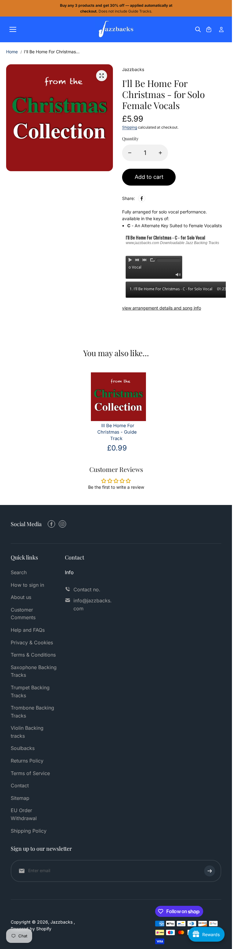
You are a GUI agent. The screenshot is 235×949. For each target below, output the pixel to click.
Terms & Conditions (33, 655)
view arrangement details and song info (161, 308)
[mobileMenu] (13, 29)
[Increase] (160, 153)
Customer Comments (23, 614)
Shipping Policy (29, 831)
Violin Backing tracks (27, 732)
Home (12, 51)
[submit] (209, 871)
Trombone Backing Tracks (32, 712)
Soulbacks (23, 748)
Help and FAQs (28, 630)
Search (19, 572)
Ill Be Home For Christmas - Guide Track (117, 432)
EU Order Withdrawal (24, 814)
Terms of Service (30, 773)
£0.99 (117, 447)
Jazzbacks (62, 922)
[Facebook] (141, 198)
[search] (198, 29)
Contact (20, 785)
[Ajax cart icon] (208, 29)
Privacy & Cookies (32, 642)
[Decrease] (129, 153)
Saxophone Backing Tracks (34, 671)
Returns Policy (27, 761)
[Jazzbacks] (116, 29)
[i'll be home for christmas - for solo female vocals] (101, 75)
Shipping (129, 127)
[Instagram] (62, 524)
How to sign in (27, 585)
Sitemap (20, 798)
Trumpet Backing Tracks (30, 691)
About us (21, 597)
